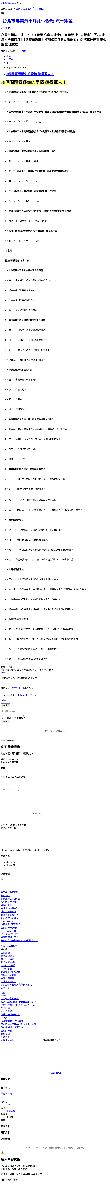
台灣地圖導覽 (7, 978)
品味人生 (5, 1037)
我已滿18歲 (6, 1180)
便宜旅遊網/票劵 (9, 956)
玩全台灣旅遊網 (8, 962)
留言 (21, 688)
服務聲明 (80, 1148)
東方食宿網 (6, 1011)
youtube (4, 995)
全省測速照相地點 (9, 934)
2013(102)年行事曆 (10, 998)
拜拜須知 (5, 1034)
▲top (3, 700)
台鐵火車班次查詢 (9, 915)
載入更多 (5, 705)
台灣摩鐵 (5, 953)
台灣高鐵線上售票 (9, 937)
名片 (8, 63)
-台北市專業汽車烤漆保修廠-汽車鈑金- (37, 20)
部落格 (9, 59)
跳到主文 (5, 28)
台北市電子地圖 (8, 981)
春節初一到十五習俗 (10, 1014)
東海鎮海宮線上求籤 (10, 899)
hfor (3, 672)
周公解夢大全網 (8, 902)
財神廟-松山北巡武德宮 (12, 1027)
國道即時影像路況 (9, 928)
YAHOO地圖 (7, 921)
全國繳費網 (6, 905)
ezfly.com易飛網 (8, 931)
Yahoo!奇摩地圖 (8, 975)
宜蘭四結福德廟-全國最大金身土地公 (18, 1024)
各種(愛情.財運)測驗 (27, 695)
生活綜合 (23, 51)
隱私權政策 (70, 1148)
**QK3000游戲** (9, 946)
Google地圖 (6, 969)
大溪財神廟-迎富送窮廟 (12, 1021)
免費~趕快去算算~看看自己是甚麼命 (18, 1002)
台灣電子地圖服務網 (10, 972)
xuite (3, 993)
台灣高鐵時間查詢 (9, 918)
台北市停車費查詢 (9, 908)
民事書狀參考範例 (9, 892)
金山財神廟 (6, 1031)
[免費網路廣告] (26, 985)
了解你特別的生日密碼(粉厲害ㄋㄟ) (18, 1005)
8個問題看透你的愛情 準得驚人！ (30, 74)
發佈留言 (5, 722)
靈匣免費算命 (7, 1040)
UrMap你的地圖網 (9, 985)
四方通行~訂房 (8, 965)
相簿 (8, 56)
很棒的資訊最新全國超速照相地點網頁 (19, 940)
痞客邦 (15, 688)
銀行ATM (5, 895)
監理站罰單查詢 (8, 911)
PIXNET (35, 1148)
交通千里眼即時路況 (10, 924)
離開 (15, 1180)
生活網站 (5, 1008)
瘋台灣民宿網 (7, 959)
